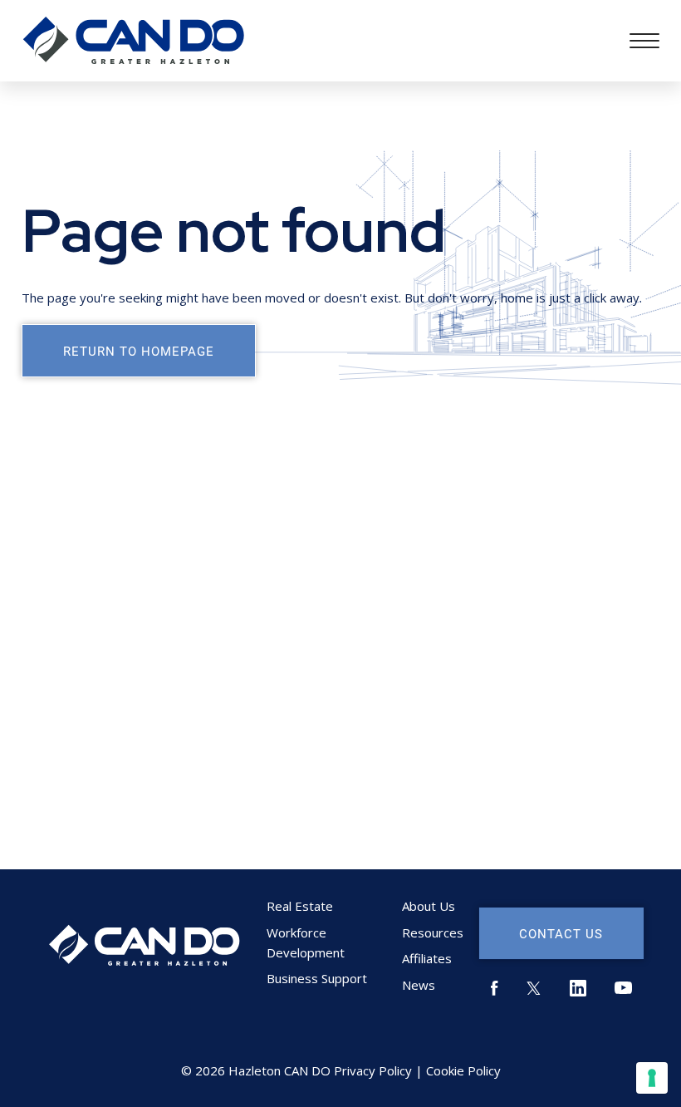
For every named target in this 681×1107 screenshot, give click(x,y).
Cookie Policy (463, 1070)
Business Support (317, 978)
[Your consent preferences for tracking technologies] (652, 1078)
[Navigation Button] (644, 40)
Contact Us (561, 933)
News (418, 985)
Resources (432, 932)
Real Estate (300, 906)
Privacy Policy (373, 1070)
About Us (428, 906)
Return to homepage (138, 350)
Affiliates (427, 958)
